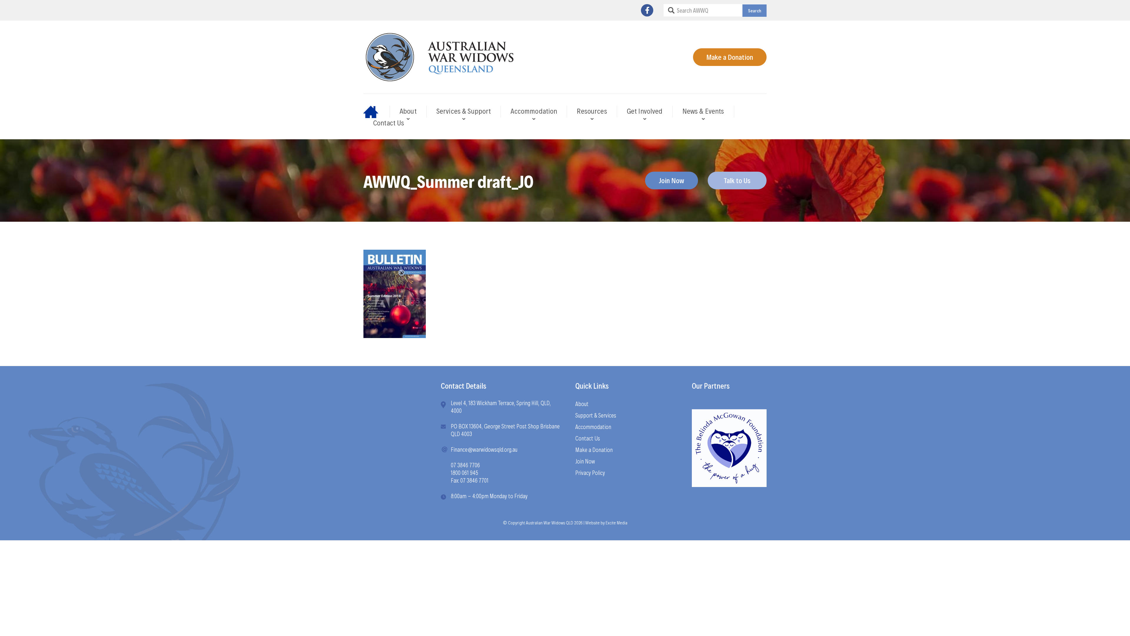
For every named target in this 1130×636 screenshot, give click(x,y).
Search (754, 10)
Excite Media (616, 522)
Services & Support (463, 110)
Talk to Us (737, 180)
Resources (592, 110)
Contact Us (388, 122)
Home (376, 111)
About (408, 110)
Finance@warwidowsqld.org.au (484, 449)
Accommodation (534, 110)
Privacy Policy (590, 472)
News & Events (703, 110)
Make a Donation (729, 56)
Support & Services (595, 415)
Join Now (671, 180)
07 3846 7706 (465, 464)
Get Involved (645, 110)
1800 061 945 (464, 472)
